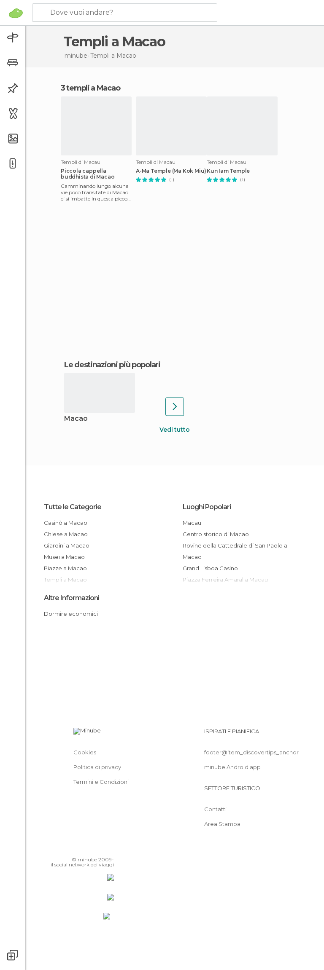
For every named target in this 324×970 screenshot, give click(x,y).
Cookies (84, 752)
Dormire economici (71, 613)
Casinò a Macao (65, 522)
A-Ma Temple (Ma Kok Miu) (171, 171)
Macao (76, 418)
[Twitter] (86, 847)
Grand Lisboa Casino (210, 568)
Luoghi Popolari (207, 507)
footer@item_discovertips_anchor (251, 752)
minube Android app (232, 767)
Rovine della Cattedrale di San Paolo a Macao (235, 551)
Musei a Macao (64, 556)
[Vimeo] (97, 847)
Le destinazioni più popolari (112, 365)
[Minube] (16, 13)
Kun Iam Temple (228, 171)
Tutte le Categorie (72, 507)
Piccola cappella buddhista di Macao (87, 174)
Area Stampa (222, 823)
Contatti (215, 809)
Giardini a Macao (66, 545)
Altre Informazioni (71, 598)
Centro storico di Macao (216, 534)
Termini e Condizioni (101, 781)
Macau (192, 522)
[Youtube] (108, 847)
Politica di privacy (97, 767)
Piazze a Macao (65, 568)
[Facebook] (75, 847)
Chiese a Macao (66, 534)
